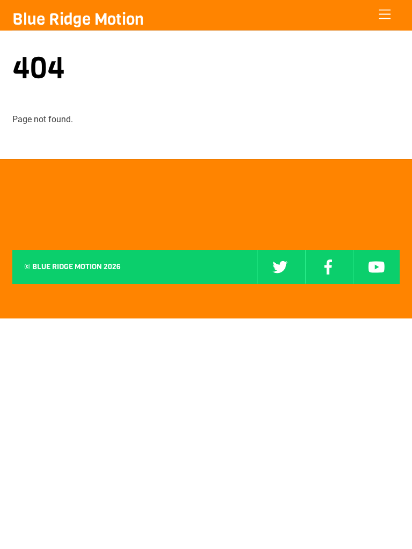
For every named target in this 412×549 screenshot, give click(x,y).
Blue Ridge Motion (67, 267)
